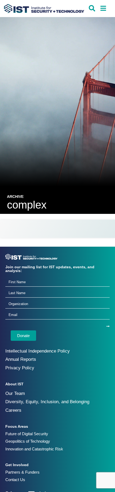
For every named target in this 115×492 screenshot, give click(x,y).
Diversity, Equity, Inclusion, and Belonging (47, 401)
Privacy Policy (19, 367)
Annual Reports (20, 359)
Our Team (15, 393)
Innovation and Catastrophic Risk (34, 449)
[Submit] (108, 326)
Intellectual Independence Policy (37, 351)
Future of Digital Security (26, 433)
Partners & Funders (22, 472)
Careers (13, 410)
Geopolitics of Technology (27, 441)
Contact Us (15, 479)
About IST (14, 384)
